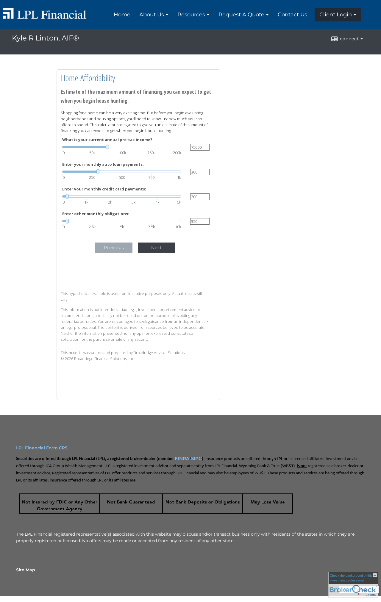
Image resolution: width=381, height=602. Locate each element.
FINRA (182, 458)
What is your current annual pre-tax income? (107, 140)
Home (122, 14)
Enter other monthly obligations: (95, 214)
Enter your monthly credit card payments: (104, 189)
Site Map (25, 570)
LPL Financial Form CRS (42, 448)
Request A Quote (241, 14)
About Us (151, 14)
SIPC (196, 458)
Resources (191, 14)
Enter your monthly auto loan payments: (103, 164)
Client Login (335, 14)
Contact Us (292, 14)
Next (156, 247)
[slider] (121, 147)
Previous (114, 247)
